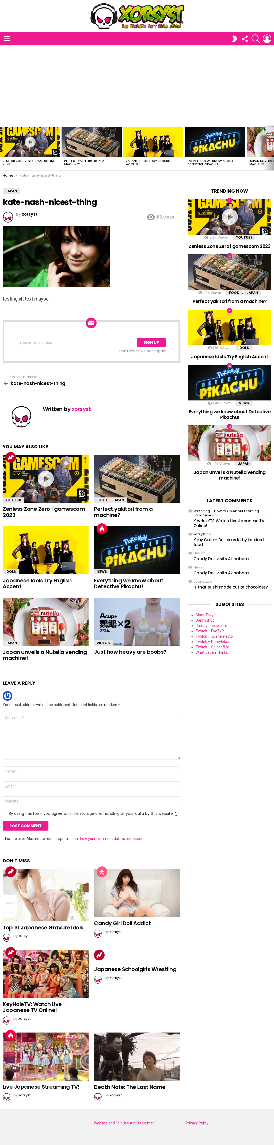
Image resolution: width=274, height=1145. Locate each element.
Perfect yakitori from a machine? (84, 162)
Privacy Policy (196, 1123)
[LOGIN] (267, 38)
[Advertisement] (137, 85)
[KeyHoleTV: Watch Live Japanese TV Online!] (46, 974)
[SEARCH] (256, 38)
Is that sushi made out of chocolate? (230, 587)
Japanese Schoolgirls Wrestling (135, 969)
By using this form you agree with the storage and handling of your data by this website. (93, 813)
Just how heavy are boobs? (130, 652)
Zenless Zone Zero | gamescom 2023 (28, 162)
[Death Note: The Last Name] (137, 1057)
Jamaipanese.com (211, 626)
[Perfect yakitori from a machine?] (91, 142)
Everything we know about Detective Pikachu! (210, 162)
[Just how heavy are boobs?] (137, 622)
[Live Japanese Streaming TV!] (46, 1057)
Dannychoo (205, 620)
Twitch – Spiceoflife (212, 647)
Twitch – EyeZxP (210, 631)
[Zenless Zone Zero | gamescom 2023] (30, 142)
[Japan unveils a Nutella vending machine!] (46, 622)
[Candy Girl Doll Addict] (137, 893)
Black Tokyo (206, 615)
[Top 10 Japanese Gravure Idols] (46, 895)
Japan (118, 500)
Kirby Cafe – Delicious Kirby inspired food (228, 542)
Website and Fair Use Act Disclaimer (124, 1123)
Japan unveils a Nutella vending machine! (45, 655)
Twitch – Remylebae (213, 642)
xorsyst (199, 534)
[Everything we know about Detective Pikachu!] (215, 142)
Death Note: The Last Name (130, 1087)
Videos (103, 642)
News (102, 571)
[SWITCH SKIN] (234, 38)
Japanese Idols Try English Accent (148, 162)
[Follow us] (244, 38)
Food (102, 500)
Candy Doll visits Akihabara (221, 559)
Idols (10, 571)
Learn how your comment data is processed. (107, 838)
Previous (2, 148)
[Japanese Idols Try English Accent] (153, 142)
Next (271, 148)
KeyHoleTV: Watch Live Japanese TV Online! (32, 1007)
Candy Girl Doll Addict (122, 923)
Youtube (13, 500)
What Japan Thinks (212, 652)
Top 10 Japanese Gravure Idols (43, 927)
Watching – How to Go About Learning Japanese (226, 513)
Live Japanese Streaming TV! (41, 1087)
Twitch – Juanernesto (214, 636)
